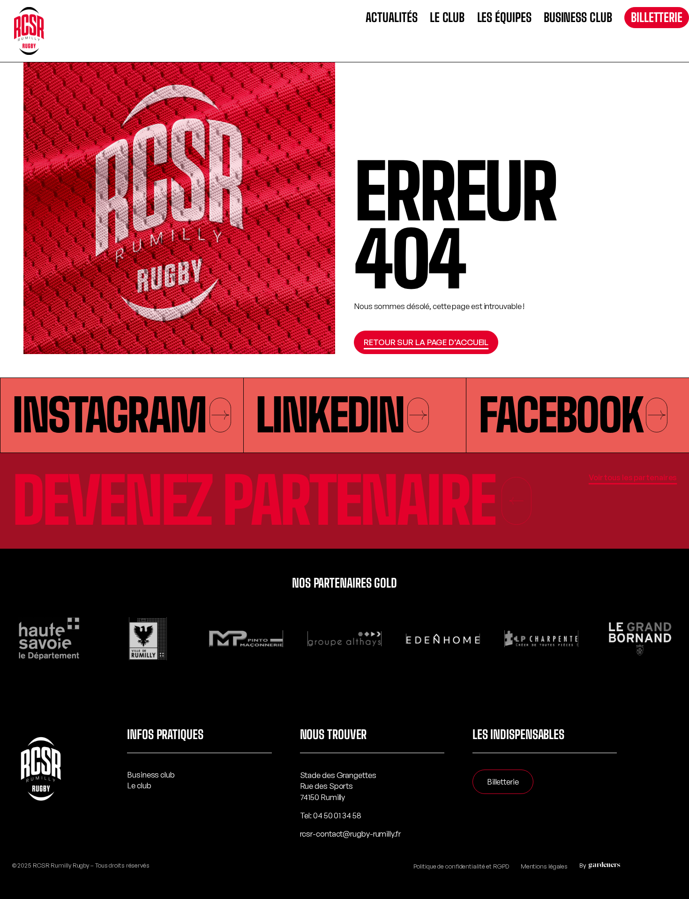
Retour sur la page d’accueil (426, 342)
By (582, 865)
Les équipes (504, 17)
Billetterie (656, 17)
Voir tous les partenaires (633, 477)
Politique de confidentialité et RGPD (461, 866)
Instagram (108, 415)
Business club (578, 17)
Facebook (560, 415)
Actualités (391, 17)
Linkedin (329, 415)
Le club (447, 17)
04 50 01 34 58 (337, 815)
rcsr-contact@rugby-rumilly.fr (350, 834)
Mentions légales (544, 866)
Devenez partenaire (253, 500)
